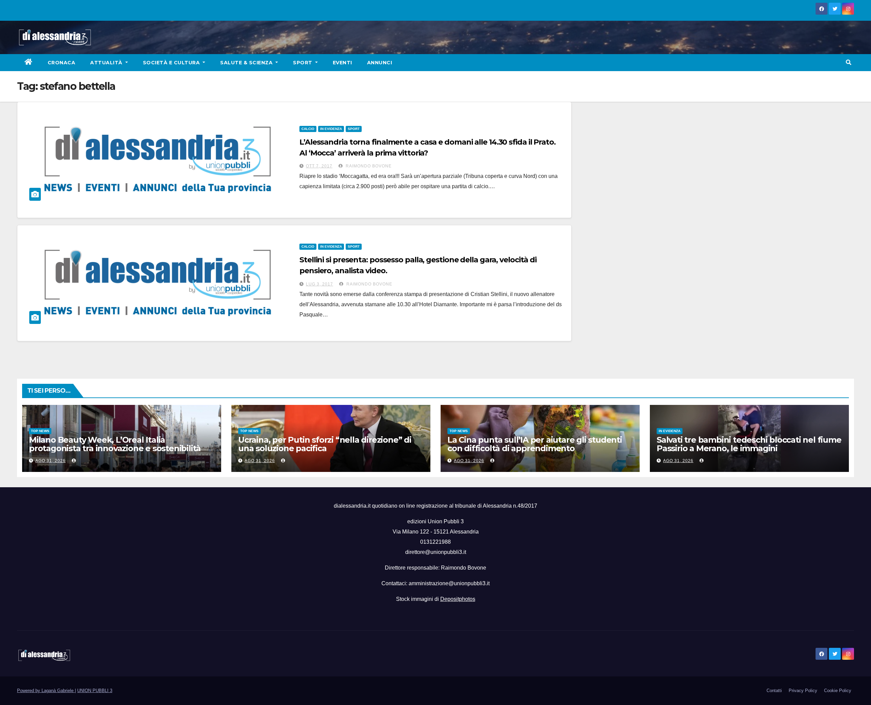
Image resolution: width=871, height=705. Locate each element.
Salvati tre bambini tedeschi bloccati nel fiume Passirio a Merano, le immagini (749, 444)
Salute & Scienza (247, 63)
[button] (848, 62)
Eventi (342, 63)
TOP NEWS (40, 431)
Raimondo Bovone (368, 166)
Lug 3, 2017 (319, 284)
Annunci (379, 63)
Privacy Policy (803, 690)
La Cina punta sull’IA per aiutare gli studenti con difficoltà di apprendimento (534, 444)
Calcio (307, 129)
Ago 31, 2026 (50, 460)
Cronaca (62, 63)
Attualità (107, 63)
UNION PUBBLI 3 (94, 690)
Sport (303, 63)
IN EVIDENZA (331, 129)
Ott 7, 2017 (319, 166)
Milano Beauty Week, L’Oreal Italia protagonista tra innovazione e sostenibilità (115, 444)
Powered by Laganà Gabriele (46, 690)
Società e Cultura (172, 63)
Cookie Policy (837, 690)
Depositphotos (457, 599)
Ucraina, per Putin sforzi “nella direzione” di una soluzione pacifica (324, 444)
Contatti (774, 690)
